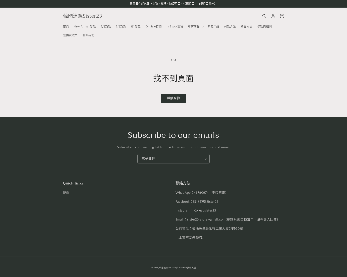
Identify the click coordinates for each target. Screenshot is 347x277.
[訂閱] (205, 158)
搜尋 (66, 192)
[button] (195, 26)
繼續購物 (173, 98)
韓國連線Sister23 (167, 268)
